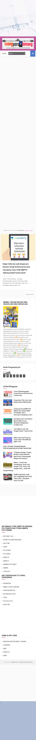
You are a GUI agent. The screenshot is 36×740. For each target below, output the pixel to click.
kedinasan (7, 583)
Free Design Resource (26, 662)
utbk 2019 (6, 571)
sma (4, 648)
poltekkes (7, 554)
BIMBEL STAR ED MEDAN (11, 587)
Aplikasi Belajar (9, 594)
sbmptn (6, 557)
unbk (5, 655)
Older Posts (29, 294)
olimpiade (6, 645)
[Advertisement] (18, 18)
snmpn (5, 568)
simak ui (6, 561)
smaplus (6, 652)
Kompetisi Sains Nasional (12, 540)
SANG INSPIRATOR (9, 590)
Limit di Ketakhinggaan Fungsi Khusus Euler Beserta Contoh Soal (23, 393)
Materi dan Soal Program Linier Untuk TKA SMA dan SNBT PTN (22, 439)
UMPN (5, 547)
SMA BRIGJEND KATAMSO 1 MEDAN (14, 641)
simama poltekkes (9, 564)
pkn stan (6, 604)
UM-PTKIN (6, 543)
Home (4, 53)
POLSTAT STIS (8, 601)
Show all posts (29, 230)
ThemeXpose (14, 662)
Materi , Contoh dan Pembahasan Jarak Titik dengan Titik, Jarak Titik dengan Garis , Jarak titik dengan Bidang (16, 466)
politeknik (7, 550)
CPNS (5, 597)
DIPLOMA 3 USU (8, 536)
